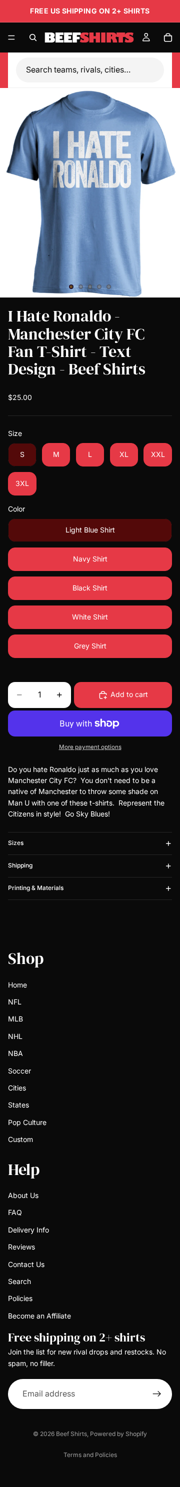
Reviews (21, 1246)
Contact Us (26, 1264)
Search (19, 1280)
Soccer (19, 1070)
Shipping (20, 865)
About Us (23, 1195)
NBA (15, 1053)
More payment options (90, 747)
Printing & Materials (36, 888)
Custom (20, 1139)
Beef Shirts (71, 1434)
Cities (17, 1087)
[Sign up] (157, 1393)
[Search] (33, 37)
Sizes (16, 842)
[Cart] (168, 37)
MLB (15, 1018)
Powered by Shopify (118, 1434)
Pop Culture (27, 1122)
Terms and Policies (90, 1454)
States (18, 1104)
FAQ (15, 1212)
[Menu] (11, 37)
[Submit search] (158, 70)
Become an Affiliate (39, 1315)
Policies (20, 1298)
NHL (15, 1036)
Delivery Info (28, 1229)
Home (17, 984)
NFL (15, 1001)
